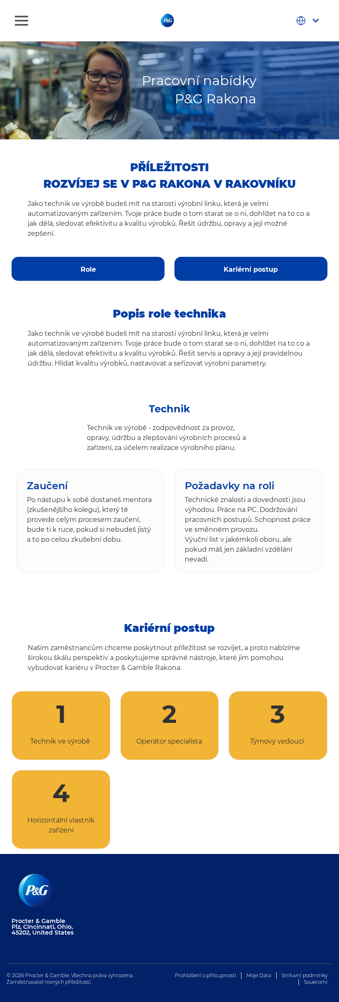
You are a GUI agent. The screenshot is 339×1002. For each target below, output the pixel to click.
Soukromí (315, 982)
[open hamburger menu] (21, 21)
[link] (88, 265)
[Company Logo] (168, 20)
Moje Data (258, 975)
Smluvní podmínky (304, 975)
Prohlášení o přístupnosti (205, 975)
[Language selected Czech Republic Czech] (309, 20)
